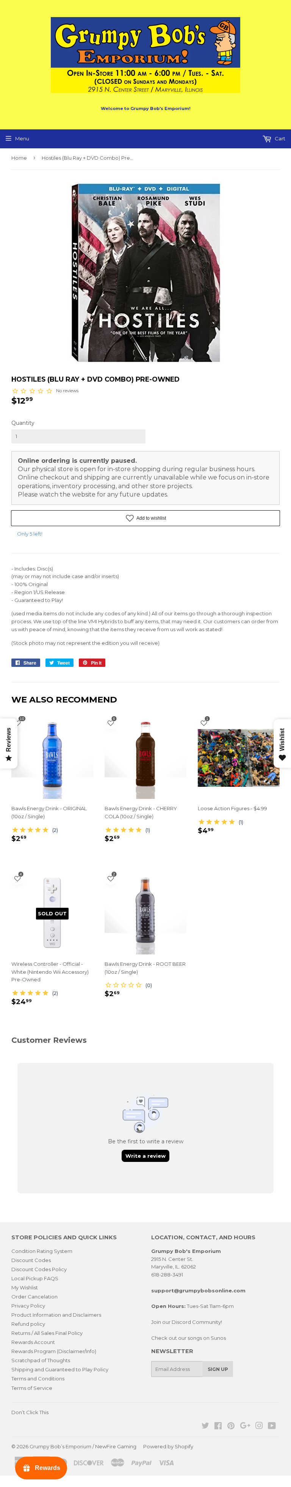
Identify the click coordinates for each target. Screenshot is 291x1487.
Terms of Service (31, 1388)
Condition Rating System (41, 1251)
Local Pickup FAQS (34, 1278)
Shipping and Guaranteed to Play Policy (59, 1369)
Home (19, 158)
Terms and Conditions (37, 1378)
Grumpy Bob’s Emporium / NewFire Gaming (83, 1446)
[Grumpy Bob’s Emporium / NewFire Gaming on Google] (245, 1427)
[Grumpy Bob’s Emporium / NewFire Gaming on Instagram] (259, 1427)
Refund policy (28, 1324)
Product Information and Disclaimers (56, 1315)
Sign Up (218, 1369)
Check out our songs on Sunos (188, 1338)
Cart (279, 138)
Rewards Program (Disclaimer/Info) (53, 1351)
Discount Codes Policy (39, 1269)
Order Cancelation (34, 1297)
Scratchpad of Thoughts (40, 1360)
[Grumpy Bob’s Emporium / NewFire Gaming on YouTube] (272, 1427)
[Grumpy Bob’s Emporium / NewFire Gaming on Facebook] (218, 1427)
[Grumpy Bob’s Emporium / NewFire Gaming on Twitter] (205, 1427)
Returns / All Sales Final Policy (47, 1333)
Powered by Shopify (168, 1446)
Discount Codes (31, 1260)
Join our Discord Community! (186, 1322)
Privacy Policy (28, 1306)
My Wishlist (24, 1287)
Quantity (22, 423)
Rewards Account (33, 1342)
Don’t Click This (29, 1412)
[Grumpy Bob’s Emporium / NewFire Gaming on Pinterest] (231, 1427)
